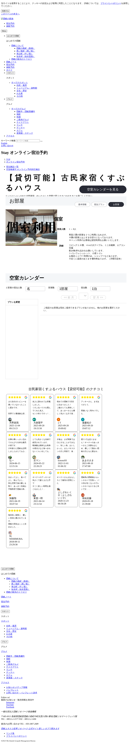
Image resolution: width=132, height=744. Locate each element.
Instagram (10, 702)
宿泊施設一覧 (12, 167)
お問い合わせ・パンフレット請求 (21, 693)
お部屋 (116, 204)
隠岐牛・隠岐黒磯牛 (25, 111)
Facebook (10, 707)
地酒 (18, 117)
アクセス (10, 136)
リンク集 (10, 733)
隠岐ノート (11, 62)
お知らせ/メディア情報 (16, 687)
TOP (8, 159)
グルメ (9, 99)
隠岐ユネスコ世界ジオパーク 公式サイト (30, 728)
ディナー (20, 128)
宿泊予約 (10, 23)
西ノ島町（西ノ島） (25, 51)
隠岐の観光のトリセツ (21, 59)
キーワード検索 (8, 141)
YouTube (10, 705)
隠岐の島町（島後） (25, 48)
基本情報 (82, 204)
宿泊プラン (99, 204)
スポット (10, 73)
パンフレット (12, 690)
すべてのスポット (19, 82)
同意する (5, 11)
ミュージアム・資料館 (26, 88)
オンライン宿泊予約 (15, 162)
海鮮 (18, 114)
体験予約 (10, 26)
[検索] (41, 141)
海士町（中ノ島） (24, 54)
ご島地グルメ (22, 119)
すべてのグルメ (18, 109)
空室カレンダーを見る (103, 189)
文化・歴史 (21, 91)
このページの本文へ (10, 14)
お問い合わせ (7, 146)
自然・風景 (21, 85)
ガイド (9, 70)
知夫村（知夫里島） (25, 56)
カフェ (19, 130)
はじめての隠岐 (13, 36)
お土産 (19, 93)
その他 (19, 96)
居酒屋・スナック (24, 133)
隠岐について (17, 45)
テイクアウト (22, 122)
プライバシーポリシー (111, 3)
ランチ (19, 125)
